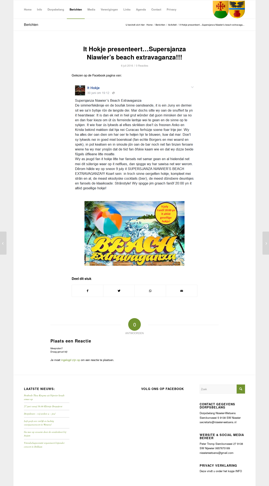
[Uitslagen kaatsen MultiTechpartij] (3, 243)
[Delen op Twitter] (118, 291)
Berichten (31, 24)
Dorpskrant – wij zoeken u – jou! (40, 413)
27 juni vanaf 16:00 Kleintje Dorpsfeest (43, 406)
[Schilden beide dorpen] (228, 9)
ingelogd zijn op (70, 360)
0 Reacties (142, 65)
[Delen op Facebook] (87, 291)
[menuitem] (27, 9)
